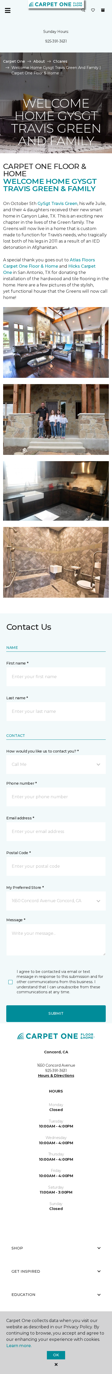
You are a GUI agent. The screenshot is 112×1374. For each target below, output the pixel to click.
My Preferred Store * (24, 887)
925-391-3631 (56, 41)
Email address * (20, 818)
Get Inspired (25, 1271)
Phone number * (21, 783)
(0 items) (103, 10)
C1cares (60, 61)
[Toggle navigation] (7, 10)
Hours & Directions (56, 1075)
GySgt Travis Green (57, 203)
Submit (56, 1013)
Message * (15, 920)
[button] (83, 10)
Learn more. (19, 1345)
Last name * (17, 698)
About (39, 61)
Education (23, 1294)
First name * (17, 663)
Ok (56, 1355)
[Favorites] (93, 10)
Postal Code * (18, 853)
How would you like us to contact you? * (42, 751)
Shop (17, 1248)
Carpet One (14, 61)
